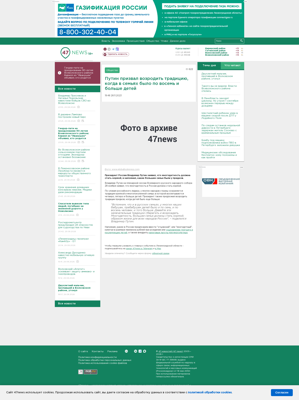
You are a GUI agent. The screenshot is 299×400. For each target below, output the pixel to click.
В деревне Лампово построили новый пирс (72, 118)
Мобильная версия (105, 49)
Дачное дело (177, 41)
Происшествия (136, 41)
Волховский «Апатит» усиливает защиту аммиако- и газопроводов (76, 273)
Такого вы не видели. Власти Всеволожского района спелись (219, 88)
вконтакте (109, 49)
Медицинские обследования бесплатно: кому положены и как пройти (219, 155)
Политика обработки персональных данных (104, 360)
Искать (241, 41)
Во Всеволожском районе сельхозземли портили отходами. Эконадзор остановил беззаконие (74, 155)
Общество (152, 41)
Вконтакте (135, 351)
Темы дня (209, 65)
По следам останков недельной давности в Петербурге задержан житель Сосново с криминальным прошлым (221, 129)
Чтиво (164, 41)
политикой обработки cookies (210, 392)
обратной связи (160, 253)
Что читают (233, 65)
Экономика (118, 41)
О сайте (83, 351)
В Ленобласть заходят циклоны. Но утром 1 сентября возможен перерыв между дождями (220, 102)
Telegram (140, 351)
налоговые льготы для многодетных (168, 233)
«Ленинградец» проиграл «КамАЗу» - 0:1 (73, 242)
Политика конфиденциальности (97, 357)
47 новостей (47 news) (171, 351)
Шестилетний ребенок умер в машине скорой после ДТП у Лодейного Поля (220, 115)
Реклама (112, 351)
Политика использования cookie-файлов (102, 363)
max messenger (117, 49)
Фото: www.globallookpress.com (122, 169)
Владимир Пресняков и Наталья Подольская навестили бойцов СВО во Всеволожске (74, 101)
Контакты (98, 351)
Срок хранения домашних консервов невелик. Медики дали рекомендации (75, 191)
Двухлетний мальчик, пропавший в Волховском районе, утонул (217, 76)
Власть (106, 41)
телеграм (113, 49)
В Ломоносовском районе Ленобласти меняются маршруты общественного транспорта (74, 174)
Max (144, 351)
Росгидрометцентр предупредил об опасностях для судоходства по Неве (75, 226)
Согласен (281, 392)
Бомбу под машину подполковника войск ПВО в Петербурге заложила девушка (221, 142)
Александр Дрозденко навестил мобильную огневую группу (76, 257)
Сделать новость (117, 54)
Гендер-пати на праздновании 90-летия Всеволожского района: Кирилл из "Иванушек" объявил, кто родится (78, 73)
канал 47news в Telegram (139, 249)
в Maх (158, 249)
